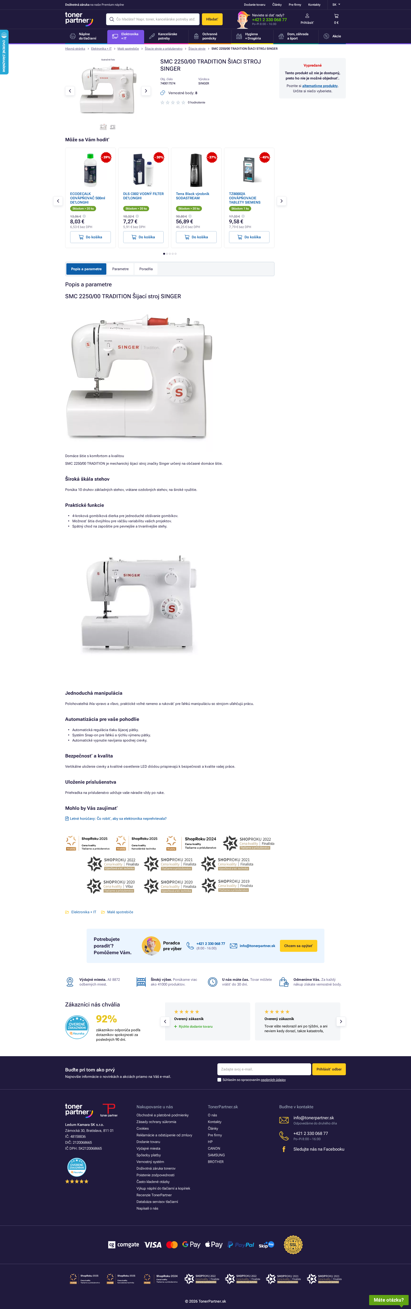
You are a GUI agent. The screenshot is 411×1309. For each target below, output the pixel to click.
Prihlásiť (307, 22)
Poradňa (146, 269)
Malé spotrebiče (128, 48)
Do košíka (94, 237)
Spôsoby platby (149, 1155)
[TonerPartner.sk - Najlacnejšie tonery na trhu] (79, 19)
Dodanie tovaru (254, 4)
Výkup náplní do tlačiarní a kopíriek (163, 1188)
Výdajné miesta (148, 1148)
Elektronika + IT (101, 48)
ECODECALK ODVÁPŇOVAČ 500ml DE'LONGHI (87, 198)
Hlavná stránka (75, 48)
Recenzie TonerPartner (154, 1195)
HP (210, 1142)
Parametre (120, 269)
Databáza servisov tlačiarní (157, 1202)
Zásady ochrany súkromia (156, 1122)
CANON (214, 1148)
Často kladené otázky (153, 1182)
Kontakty (314, 4)
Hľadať (212, 19)
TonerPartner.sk (223, 1106)
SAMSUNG (216, 1155)
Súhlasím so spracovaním (254, 1080)
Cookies (143, 1128)
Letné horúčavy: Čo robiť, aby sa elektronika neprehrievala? (118, 818)
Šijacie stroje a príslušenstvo (163, 48)
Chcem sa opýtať (298, 946)
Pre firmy (295, 4)
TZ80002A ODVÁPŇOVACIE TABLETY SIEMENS (244, 198)
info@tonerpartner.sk (257, 946)
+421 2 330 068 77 (269, 19)
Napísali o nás (147, 1208)
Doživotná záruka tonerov (156, 1168)
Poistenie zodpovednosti (155, 1175)
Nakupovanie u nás (155, 1106)
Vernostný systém (150, 1162)
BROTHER (216, 1162)
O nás (212, 1115)
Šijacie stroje (197, 48)
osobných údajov (273, 1080)
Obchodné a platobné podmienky (163, 1115)
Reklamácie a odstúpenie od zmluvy (164, 1135)
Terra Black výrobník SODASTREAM (192, 196)
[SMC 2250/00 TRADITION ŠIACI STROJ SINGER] (108, 117)
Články (277, 4)
